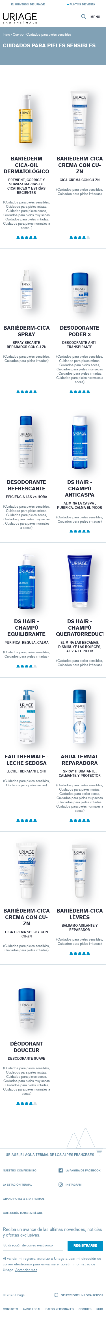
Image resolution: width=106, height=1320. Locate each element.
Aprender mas (26, 1270)
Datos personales (60, 1309)
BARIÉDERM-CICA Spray (26, 331)
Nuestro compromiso (19, 1170)
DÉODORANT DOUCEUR (26, 1047)
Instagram (73, 1184)
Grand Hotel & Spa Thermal (23, 1198)
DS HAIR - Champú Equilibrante (26, 627)
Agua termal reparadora (79, 760)
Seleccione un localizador (81, 1295)
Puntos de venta (82, 4)
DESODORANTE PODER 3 (79, 331)
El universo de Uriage (28, 4)
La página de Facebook (83, 1170)
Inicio (6, 35)
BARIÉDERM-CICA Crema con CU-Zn (79, 165)
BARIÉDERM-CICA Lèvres (79, 914)
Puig (99, 1309)
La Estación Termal (17, 1184)
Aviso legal (32, 1309)
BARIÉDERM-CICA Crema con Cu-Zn (26, 917)
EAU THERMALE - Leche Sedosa (27, 760)
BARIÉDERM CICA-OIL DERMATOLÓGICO (26, 165)
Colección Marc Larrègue (23, 1212)
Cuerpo (18, 35)
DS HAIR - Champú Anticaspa (79, 488)
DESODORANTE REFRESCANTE (26, 485)
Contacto (10, 1309)
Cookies (85, 1309)
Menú (95, 17)
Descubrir (26, 133)
